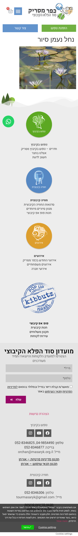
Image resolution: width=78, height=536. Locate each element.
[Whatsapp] (8, 121)
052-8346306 (34, 492)
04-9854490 (45, 442)
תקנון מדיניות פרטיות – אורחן (39, 459)
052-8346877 (34, 447)
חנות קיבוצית (39, 327)
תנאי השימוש (53, 392)
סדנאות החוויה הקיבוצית (39, 204)
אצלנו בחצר (39, 153)
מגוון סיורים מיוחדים (39, 209)
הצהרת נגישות (39, 413)
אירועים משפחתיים (39, 264)
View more (62, 521)
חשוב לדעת (39, 157)
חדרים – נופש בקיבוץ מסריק (39, 149)
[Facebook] (47, 433)
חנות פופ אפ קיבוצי (39, 213)
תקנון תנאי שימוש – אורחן (39, 463)
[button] (18, 11)
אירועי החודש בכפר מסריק (39, 260)
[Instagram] (30, 483)
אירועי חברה (39, 269)
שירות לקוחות (39, 336)
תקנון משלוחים (39, 332)
